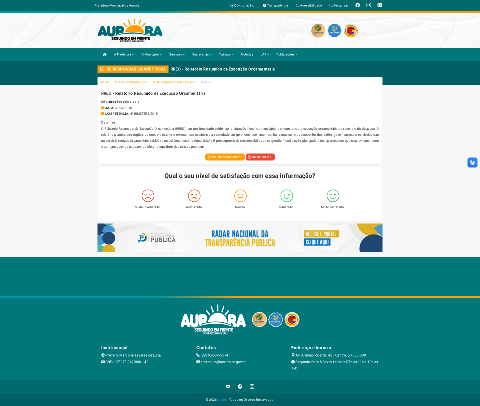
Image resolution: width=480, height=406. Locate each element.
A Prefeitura (123, 54)
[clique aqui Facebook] (240, 386)
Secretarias (201, 54)
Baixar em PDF (261, 157)
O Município (151, 54)
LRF (264, 54)
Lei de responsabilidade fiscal (173, 82)
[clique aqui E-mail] (228, 386)
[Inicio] (104, 54)
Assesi (222, 400)
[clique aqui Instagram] (252, 386)
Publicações (285, 54)
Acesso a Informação (130, 82)
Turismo (225, 54)
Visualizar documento (226, 157)
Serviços (176, 54)
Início (105, 82)
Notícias (247, 54)
